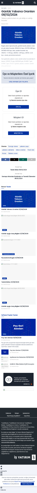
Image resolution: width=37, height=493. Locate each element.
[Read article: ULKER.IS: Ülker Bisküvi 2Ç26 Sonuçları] (5, 365)
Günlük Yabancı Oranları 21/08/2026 (14, 209)
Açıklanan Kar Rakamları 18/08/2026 (22, 357)
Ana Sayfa (3, 8)
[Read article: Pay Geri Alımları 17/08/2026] (5, 352)
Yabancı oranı (13, 153)
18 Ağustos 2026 (14, 359)
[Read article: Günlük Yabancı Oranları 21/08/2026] (18, 199)
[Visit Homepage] (18, 2)
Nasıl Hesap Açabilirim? (13, 416)
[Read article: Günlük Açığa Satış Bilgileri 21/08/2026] (18, 223)
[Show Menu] (2, 2)
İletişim (17, 413)
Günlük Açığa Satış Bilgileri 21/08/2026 (14, 234)
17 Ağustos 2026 (14, 352)
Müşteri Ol (18, 133)
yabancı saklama (8, 150)
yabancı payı (24, 146)
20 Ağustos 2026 (6, 308)
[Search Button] (35, 2)
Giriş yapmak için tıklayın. (18, 82)
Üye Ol (18, 107)
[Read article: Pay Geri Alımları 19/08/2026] (18, 327)
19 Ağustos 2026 (6, 340)
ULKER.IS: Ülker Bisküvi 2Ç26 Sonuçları (22, 364)
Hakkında (8, 413)
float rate (31, 150)
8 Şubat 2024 (4, 24)
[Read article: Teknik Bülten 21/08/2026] (18, 271)
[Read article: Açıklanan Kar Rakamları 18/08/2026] (5, 358)
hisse (4, 153)
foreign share (13, 146)
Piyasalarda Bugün (8, 254)
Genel (9, 8)
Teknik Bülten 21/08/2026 (10, 282)
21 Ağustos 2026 (6, 211)
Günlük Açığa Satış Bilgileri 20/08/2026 (15, 306)
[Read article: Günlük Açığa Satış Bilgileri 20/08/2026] (18, 295)
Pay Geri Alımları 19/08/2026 (11, 338)
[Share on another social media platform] (32, 159)
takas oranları (21, 150)
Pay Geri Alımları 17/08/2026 (19, 350)
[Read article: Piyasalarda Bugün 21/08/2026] (18, 247)
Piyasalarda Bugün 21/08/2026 (12, 258)
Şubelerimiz (26, 413)
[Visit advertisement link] (18, 379)
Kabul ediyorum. (27, 483)
